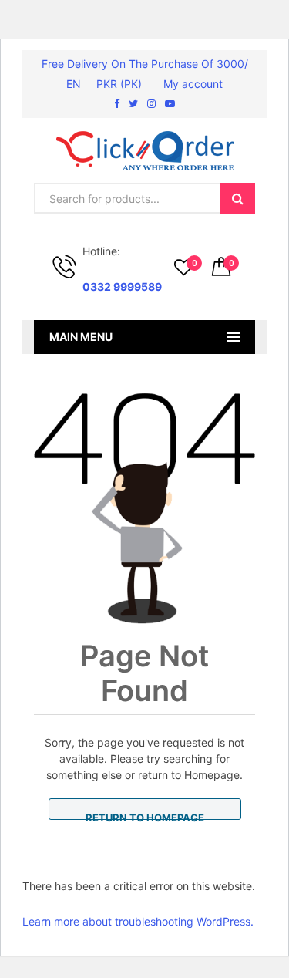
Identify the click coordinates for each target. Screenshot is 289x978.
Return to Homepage (145, 815)
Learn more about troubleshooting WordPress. (138, 921)
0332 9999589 (122, 286)
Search (237, 198)
